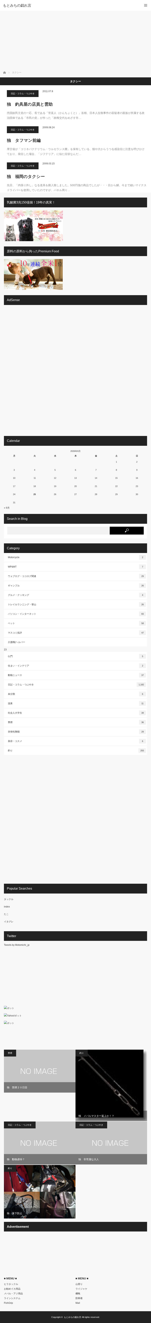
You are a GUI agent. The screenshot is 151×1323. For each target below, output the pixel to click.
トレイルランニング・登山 (76, 604)
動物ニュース (76, 675)
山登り (79, 1284)
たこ (6, 914)
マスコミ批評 (76, 632)
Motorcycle (75, 557)
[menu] (145, 5)
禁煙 (76, 722)
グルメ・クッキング (75, 595)
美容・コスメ (75, 741)
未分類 (75, 694)
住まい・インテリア (75, 665)
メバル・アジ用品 (13, 1293)
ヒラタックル (11, 1284)
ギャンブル (76, 585)
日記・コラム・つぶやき (23, 93)
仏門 (75, 656)
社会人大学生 (76, 712)
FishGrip (8, 1303)
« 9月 (7, 507)
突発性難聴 (76, 731)
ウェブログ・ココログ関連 (76, 576)
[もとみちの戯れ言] (69, 5)
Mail (78, 1303)
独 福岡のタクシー (26, 176)
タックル (8, 899)
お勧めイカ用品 (12, 1288)
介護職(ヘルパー (16, 642)
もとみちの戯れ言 (72, 1317)
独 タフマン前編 (24, 140)
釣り (76, 750)
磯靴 (78, 1293)
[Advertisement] (75, 40)
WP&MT (75, 566)
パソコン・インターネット (76, 614)
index (7, 906)
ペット (76, 623)
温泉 (76, 703)
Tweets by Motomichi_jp (16, 945)
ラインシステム (12, 1298)
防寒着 (79, 1298)
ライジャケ (81, 1288)
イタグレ (8, 921)
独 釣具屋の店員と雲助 (30, 104)
